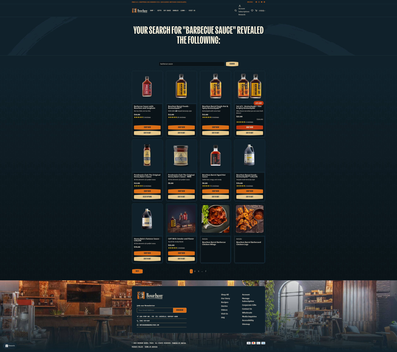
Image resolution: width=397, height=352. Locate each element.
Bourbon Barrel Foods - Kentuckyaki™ (178, 107)
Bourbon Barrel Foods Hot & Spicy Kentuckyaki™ (215, 107)
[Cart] (256, 10)
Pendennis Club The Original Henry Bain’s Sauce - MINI (181, 176)
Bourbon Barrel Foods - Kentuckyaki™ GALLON (247, 176)
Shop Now (148, 128)
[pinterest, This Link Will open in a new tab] (264, 2)
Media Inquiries (249, 316)
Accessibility (248, 320)
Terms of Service (151, 347)
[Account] (244, 6)
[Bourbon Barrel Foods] (140, 10)
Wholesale (250, 2)
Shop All (225, 294)
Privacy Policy (137, 347)
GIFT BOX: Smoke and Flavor (181, 239)
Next (137, 271)
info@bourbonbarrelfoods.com (149, 325)
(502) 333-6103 (144, 321)
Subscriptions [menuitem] (244, 12)
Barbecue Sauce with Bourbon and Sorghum (144, 107)
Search (232, 64)
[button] (235, 10)
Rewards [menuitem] (242, 15)
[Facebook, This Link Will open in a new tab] (256, 2)
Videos (224, 310)
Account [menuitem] (242, 9)
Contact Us (247, 309)
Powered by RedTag (179, 343)
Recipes (224, 302)
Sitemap (246, 324)
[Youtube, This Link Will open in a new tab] (261, 2)
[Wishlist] (252, 10)
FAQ (223, 317)
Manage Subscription (248, 299)
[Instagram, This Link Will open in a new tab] (259, 2)
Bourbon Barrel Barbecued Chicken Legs (248, 243)
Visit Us (224, 314)
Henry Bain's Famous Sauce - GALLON (147, 240)
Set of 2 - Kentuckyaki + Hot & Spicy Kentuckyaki (248, 107)
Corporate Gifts (249, 305)
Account (246, 294)
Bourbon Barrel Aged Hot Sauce (213, 176)
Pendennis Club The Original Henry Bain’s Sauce (147, 176)
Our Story (225, 298)
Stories (224, 306)
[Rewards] (10, 346)
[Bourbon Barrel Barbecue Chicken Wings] (215, 219)
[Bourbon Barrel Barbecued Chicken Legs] (250, 219)
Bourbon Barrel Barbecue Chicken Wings (214, 243)
